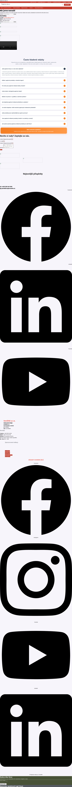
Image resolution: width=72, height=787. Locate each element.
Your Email (3, 780)
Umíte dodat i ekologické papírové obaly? (33, 91)
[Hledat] (62, 5)
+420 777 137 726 (33, 2)
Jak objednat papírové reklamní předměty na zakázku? (33, 102)
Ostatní (31, 7)
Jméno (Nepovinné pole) (5, 139)
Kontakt (69, 2)
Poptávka (67, 4)
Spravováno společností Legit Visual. (11, 786)
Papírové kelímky (16, 7)
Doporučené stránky (39, 7)
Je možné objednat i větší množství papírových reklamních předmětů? (33, 107)
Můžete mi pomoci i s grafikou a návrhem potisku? (33, 96)
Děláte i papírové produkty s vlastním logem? (33, 80)
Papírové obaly (24, 7)
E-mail (1, 141)
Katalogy (64, 2)
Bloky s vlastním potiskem (6, 7)
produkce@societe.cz (41, 2)
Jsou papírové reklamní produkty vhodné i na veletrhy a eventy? (33, 118)
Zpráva (1, 147)
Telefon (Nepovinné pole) (6, 143)
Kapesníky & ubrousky (56, 2)
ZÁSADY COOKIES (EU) (36, 460)
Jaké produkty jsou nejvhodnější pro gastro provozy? (33, 113)
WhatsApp (49, 2)
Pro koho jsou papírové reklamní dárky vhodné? (33, 86)
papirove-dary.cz (4, 0)
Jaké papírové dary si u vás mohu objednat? (33, 69)
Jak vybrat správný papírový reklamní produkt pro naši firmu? (33, 124)
